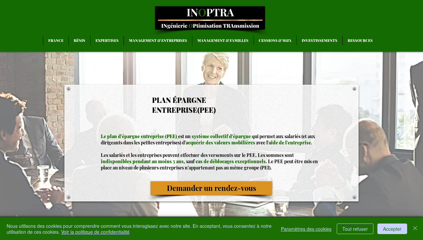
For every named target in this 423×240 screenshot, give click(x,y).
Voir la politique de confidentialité (95, 231)
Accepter (392, 228)
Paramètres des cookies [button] (306, 228)
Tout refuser (355, 228)
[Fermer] (415, 229)
